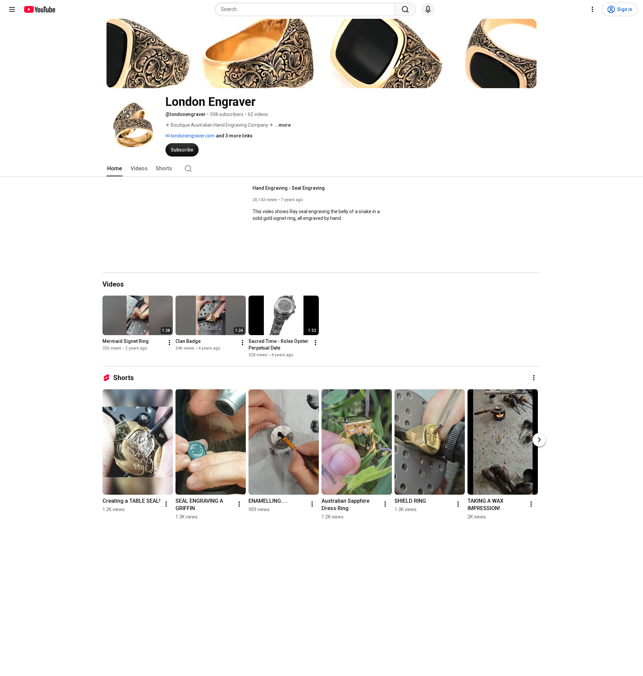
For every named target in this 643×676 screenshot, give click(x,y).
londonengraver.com (192, 135)
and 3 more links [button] (234, 135)
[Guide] (12, 9)
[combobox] (307, 9)
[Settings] (592, 9)
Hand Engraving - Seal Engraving (289, 188)
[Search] (405, 9)
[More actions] (169, 342)
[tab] (114, 169)
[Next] (539, 439)
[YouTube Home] (39, 9)
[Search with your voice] (428, 9)
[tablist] (321, 169)
